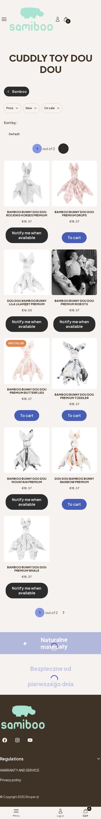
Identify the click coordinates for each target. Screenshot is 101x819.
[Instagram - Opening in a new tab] (17, 740)
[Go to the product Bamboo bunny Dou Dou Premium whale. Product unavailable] (27, 539)
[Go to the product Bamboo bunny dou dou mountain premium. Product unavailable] (27, 450)
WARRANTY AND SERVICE (19, 770)
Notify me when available (26, 235)
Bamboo (19, 91)
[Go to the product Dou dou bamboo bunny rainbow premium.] (74, 450)
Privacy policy (10, 780)
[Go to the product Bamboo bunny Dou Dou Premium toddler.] (74, 363)
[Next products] (63, 612)
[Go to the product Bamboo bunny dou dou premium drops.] (74, 183)
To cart (74, 237)
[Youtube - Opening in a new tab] (30, 740)
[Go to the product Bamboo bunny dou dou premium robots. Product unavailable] (74, 272)
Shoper (30, 797)
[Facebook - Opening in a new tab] (4, 740)
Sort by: (10, 122)
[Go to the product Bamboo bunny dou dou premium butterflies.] (27, 361)
